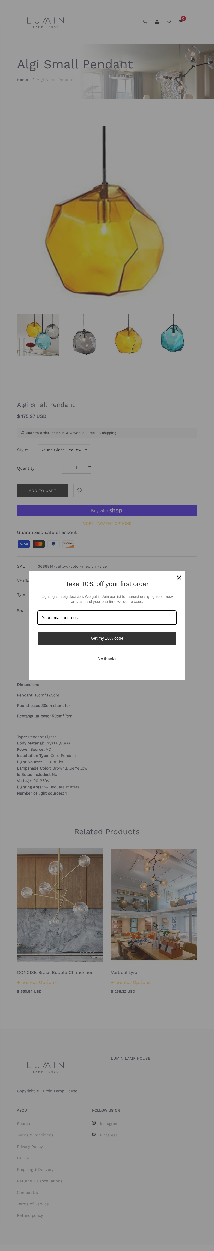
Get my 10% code (107, 638)
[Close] (179, 577)
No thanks (107, 659)
